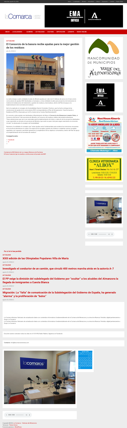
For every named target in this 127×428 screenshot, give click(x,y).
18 (81, 363)
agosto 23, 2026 (7, 272)
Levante (112, 1)
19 (83, 363)
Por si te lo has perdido (12, 251)
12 (83, 360)
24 (79, 365)
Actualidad (91, 1)
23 (91, 363)
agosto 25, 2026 (7, 262)
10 (79, 360)
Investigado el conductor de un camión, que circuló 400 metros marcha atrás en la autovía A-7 (58, 268)
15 (89, 360)
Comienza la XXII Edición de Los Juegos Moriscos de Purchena (23, 152)
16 (91, 360)
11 (81, 360)
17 (79, 363)
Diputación (105, 1)
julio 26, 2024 (10, 51)
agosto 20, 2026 (7, 286)
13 (85, 360)
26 (83, 365)
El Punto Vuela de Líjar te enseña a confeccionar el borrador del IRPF (25, 154)
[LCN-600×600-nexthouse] (104, 118)
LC (15, 51)
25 (81, 365)
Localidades (76, 1)
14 (87, 360)
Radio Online (119, 1)
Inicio (69, 1)
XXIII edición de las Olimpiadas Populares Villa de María (36, 258)
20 (85, 363)
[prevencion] (100, 84)
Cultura (98, 1)
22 (89, 363)
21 (87, 363)
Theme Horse (13, 425)
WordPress (18, 427)
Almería (84, 1)
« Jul (84, 370)
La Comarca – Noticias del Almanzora (25, 423)
